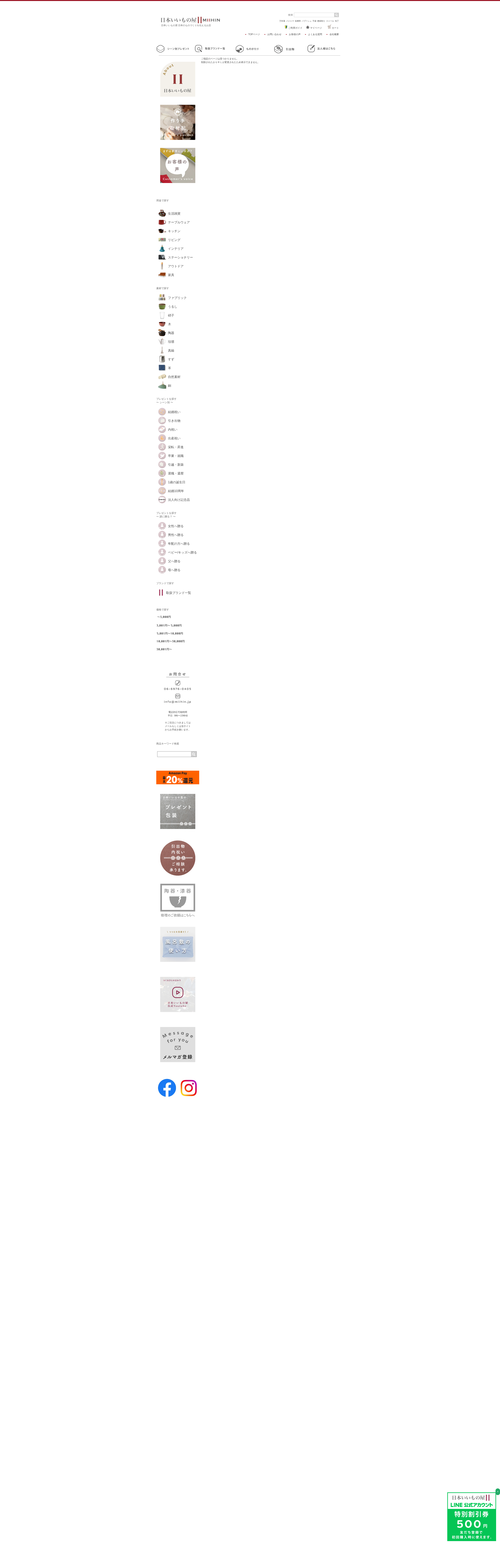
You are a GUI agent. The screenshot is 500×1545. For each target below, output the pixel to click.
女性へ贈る (176, 526)
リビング (174, 240)
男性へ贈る (176, 535)
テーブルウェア (179, 222)
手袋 (314, 21)
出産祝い (174, 438)
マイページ (316, 28)
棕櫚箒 (298, 21)
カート (335, 28)
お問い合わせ (274, 34)
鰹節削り (321, 21)
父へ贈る (174, 561)
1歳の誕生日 (176, 482)
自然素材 (174, 376)
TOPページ (254, 34)
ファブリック (177, 297)
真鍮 (171, 350)
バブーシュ (307, 21)
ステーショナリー (180, 257)
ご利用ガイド (295, 28)
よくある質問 (315, 34)
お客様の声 (295, 34)
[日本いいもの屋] (190, 22)
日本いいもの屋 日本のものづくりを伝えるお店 (186, 25)
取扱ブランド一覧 (178, 592)
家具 (171, 275)
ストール (330, 21)
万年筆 (282, 21)
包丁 (337, 21)
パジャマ (290, 21)
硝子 (171, 315)
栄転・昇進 (176, 447)
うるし (172, 306)
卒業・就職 (176, 456)
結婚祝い (174, 412)
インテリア (176, 248)
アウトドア (176, 266)
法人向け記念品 (179, 499)
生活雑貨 (174, 213)
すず (171, 359)
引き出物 (174, 420)
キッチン (174, 231)
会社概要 (334, 34)
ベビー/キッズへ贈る (182, 552)
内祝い (172, 429)
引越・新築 (176, 464)
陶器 (171, 333)
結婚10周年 (176, 491)
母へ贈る (174, 570)
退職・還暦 (176, 473)
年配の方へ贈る (179, 543)
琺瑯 (171, 341)
